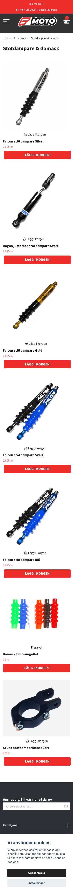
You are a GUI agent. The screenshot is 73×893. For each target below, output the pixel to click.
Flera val (36, 647)
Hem (5, 38)
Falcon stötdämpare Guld (22, 350)
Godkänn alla (36, 872)
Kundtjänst (11, 825)
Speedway (19, 38)
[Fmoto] (37, 22)
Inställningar (36, 882)
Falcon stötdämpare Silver (23, 141)
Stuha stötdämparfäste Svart (26, 748)
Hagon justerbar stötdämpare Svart (31, 246)
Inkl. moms (35, 3)
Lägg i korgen (36, 668)
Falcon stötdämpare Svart (23, 455)
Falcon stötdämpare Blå (21, 560)
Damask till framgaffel (20, 654)
